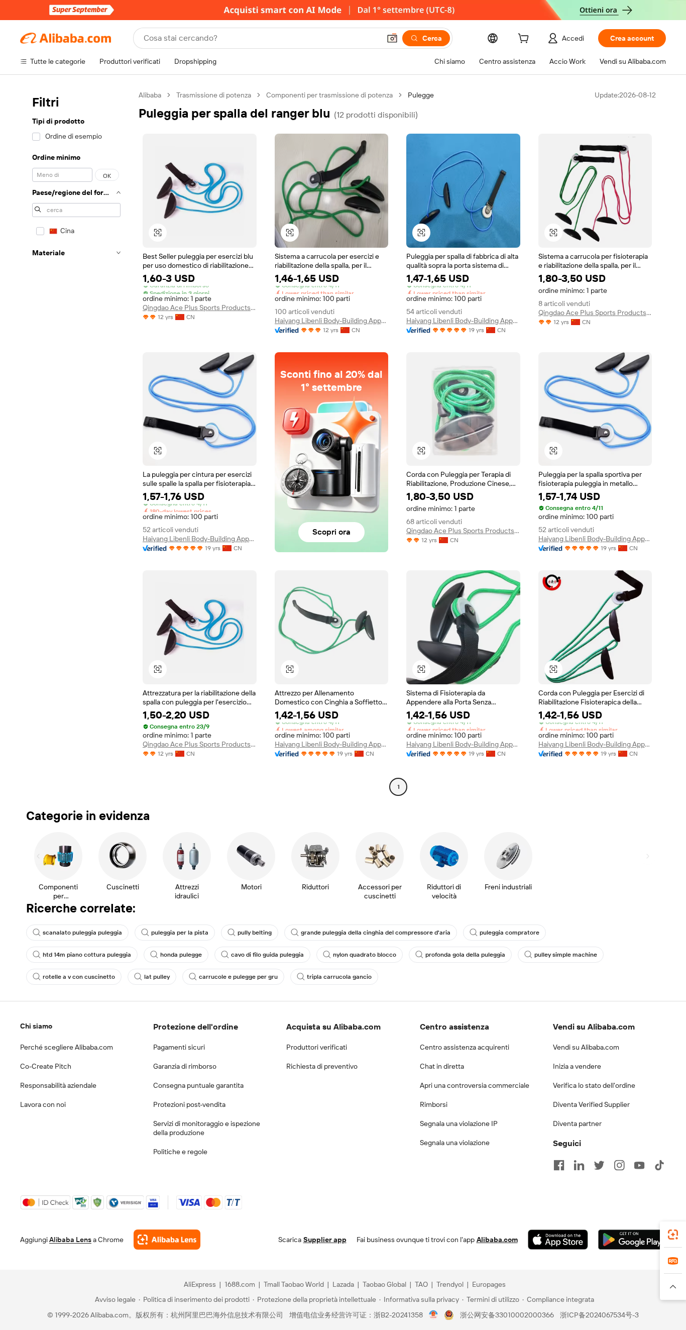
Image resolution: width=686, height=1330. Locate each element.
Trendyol (450, 1284)
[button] (392, 38)
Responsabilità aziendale (58, 1085)
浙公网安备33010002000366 (507, 1315)
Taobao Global (384, 1284)
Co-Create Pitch (45, 1066)
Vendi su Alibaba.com (586, 1047)
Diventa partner (577, 1123)
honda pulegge (181, 954)
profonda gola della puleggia (465, 954)
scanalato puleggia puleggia (82, 932)
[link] (673, 1234)
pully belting (255, 932)
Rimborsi (433, 1104)
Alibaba (150, 95)
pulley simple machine (565, 954)
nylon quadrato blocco (364, 954)
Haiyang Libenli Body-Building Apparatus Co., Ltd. (332, 321)
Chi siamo (36, 1026)
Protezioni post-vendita (189, 1104)
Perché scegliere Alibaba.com (66, 1047)
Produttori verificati (316, 1047)
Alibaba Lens (70, 1240)
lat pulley (157, 976)
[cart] (525, 40)
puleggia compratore (509, 932)
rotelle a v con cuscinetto (79, 976)
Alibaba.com (497, 1240)
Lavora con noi (43, 1104)
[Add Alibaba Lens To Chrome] (167, 1240)
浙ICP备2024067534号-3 (599, 1315)
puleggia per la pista (179, 932)
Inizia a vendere (577, 1066)
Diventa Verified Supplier (591, 1104)
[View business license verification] (433, 1315)
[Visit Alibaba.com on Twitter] (599, 1165)
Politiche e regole (180, 1152)
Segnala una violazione (455, 1143)
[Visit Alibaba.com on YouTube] (639, 1165)
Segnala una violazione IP (459, 1123)
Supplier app (325, 1240)
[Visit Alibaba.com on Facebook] (559, 1165)
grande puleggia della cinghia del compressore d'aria (375, 932)
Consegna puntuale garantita (198, 1085)
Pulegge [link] (421, 95)
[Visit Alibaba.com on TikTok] (659, 1165)
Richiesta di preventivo (322, 1066)
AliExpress (200, 1284)
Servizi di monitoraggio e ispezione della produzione (206, 1128)
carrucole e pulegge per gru (238, 976)
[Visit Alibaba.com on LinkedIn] (579, 1165)
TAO (421, 1284)
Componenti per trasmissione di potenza (329, 95)
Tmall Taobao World (294, 1284)
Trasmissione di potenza (213, 95)
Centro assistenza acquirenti (464, 1047)
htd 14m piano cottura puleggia (87, 954)
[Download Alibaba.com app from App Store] (558, 1240)
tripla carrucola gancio (339, 976)
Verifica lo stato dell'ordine (594, 1085)
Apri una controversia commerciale (474, 1085)
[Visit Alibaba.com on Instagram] (619, 1165)
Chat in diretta (442, 1066)
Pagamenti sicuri (179, 1047)
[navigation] (76, 442)
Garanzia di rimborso (184, 1066)
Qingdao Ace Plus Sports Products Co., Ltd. (200, 307)
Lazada (343, 1284)
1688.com (239, 1284)
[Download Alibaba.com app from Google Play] (632, 1240)
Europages (489, 1284)
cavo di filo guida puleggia (267, 954)
